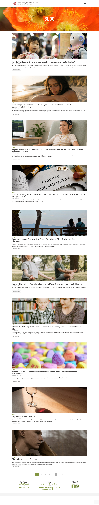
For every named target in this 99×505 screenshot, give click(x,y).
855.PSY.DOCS (24, 487)
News (13, 60)
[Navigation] (85, 3)
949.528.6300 (24, 484)
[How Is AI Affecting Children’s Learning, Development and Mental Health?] (49, 45)
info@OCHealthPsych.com (49, 484)
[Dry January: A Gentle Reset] (49, 400)
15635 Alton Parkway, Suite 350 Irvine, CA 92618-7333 (49, 488)
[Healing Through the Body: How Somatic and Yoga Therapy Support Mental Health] (49, 267)
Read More (16, 69)
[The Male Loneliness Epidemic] (49, 442)
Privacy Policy (57, 494)
